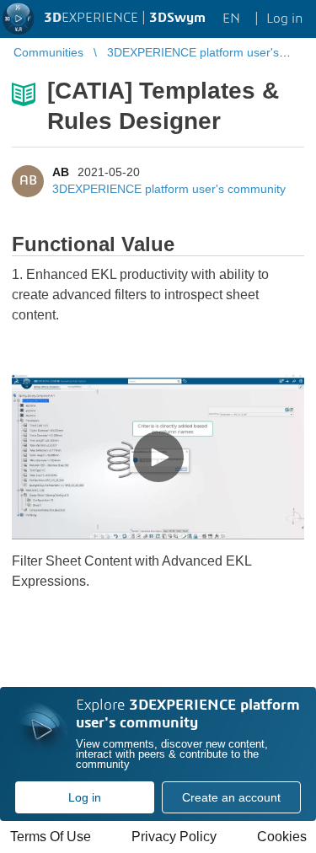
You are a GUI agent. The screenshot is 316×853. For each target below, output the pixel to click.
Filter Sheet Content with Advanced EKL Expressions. (131, 571)
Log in (84, 797)
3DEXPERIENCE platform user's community (169, 189)
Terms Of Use (50, 836)
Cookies (282, 836)
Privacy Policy (174, 836)
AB (60, 172)
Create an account (231, 797)
